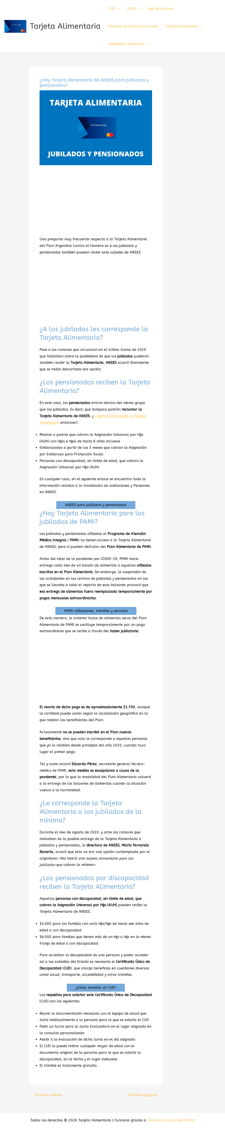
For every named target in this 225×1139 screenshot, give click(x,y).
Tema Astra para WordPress (171, 1120)
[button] (118, 9)
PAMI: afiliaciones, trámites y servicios (96, 611)
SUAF (131, 9)
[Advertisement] (96, 203)
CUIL (112, 9)
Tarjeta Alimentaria (65, 26)
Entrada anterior (46, 1095)
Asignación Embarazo (127, 44)
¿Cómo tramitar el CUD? (96, 987)
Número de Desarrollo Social (133, 26)
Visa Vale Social (160, 9)
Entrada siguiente (145, 1095)
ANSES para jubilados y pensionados (96, 505)
